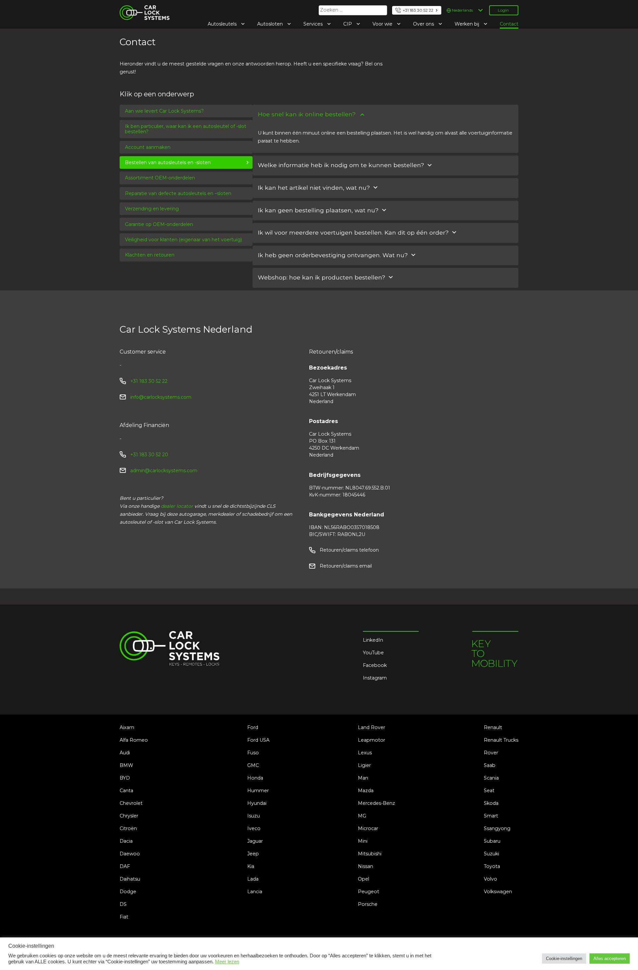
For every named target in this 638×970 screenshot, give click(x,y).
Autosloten (270, 24)
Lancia (254, 892)
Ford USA (258, 740)
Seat (489, 791)
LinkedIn (373, 640)
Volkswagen (498, 892)
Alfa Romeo (134, 740)
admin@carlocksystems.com (163, 471)
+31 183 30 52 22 (418, 10)
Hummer (258, 791)
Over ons (424, 24)
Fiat (124, 917)
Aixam (127, 727)
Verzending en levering (152, 209)
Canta (126, 791)
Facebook (375, 665)
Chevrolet (131, 803)
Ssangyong (497, 828)
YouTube (373, 653)
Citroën (128, 828)
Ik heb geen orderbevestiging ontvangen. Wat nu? (333, 255)
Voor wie (383, 24)
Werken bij (467, 24)
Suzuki (491, 854)
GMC (253, 765)
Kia (250, 866)
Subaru (492, 841)
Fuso (253, 753)
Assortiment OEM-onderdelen (160, 178)
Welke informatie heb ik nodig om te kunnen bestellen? (341, 165)
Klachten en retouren (149, 255)
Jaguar (255, 841)
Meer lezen (227, 961)
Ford (252, 727)
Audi (125, 753)
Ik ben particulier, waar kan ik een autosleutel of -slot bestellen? (185, 129)
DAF (125, 866)
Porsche (367, 904)
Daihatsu (130, 879)
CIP (348, 24)
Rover (491, 753)
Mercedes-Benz (376, 803)
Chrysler (129, 816)
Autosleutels (223, 24)
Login (503, 10)
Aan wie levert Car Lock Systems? (164, 111)
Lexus (365, 753)
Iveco (254, 828)
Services (313, 24)
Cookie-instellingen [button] (564, 958)
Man (363, 778)
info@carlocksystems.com (160, 397)
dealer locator (177, 506)
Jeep (253, 854)
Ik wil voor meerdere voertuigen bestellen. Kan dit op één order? (353, 232)
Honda (255, 778)
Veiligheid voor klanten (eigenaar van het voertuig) (183, 240)
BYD (125, 778)
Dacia (126, 841)
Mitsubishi (369, 854)
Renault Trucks (501, 740)
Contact (509, 24)
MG (362, 816)
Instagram (375, 678)
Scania (491, 778)
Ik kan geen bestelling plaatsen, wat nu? (318, 210)
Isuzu (253, 816)
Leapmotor (371, 740)
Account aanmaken (147, 147)
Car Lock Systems (141, 9)
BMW (126, 765)
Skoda (491, 803)
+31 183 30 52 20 (149, 455)
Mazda (365, 791)
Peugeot (368, 892)
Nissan (365, 866)
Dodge (128, 892)
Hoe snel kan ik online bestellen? (307, 114)
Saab (489, 765)
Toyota (492, 866)
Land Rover (371, 727)
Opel (363, 879)
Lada (253, 879)
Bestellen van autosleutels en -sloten (168, 162)
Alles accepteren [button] (609, 958)
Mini (363, 841)
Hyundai (256, 803)
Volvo (490, 879)
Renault (493, 727)
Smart (491, 816)
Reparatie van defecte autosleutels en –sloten (178, 193)
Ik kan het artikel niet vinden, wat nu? (314, 187)
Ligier (364, 765)
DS (123, 904)
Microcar (368, 828)
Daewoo (130, 854)
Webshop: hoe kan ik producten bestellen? (321, 277)
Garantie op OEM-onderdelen (159, 224)
